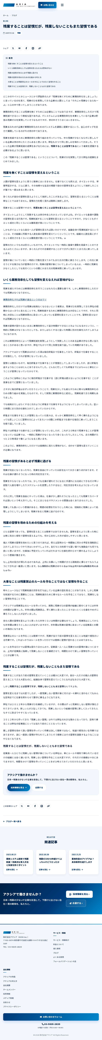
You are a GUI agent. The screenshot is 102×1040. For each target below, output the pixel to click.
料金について (58, 944)
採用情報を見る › (81, 894)
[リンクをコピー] (39, 48)
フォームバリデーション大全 (64, 961)
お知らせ (6, 1002)
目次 (10, 58)
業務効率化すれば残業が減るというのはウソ (24, 299)
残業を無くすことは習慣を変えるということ (25, 64)
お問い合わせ (48, 5)
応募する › (78, 903)
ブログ (14, 15)
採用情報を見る (17, 787)
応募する (39, 787)
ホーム (5, 15)
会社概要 (6, 985)
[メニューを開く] (62, 5)
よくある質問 (58, 957)
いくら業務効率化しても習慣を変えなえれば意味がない (30, 68)
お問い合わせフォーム (52, 1017)
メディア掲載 (8, 998)
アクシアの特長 (9, 977)
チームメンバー (9, 990)
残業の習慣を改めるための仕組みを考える (24, 77)
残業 (19, 33)
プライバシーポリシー (12, 1007)
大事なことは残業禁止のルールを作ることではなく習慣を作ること (34, 82)
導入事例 (56, 949)
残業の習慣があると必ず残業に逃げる (23, 73)
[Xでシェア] (13, 48)
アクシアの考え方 (10, 981)
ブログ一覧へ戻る (13, 821)
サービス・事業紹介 (61, 940)
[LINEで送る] (33, 48)
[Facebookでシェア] (26, 48)
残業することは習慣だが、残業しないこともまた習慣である (32, 86)
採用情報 (6, 994)
